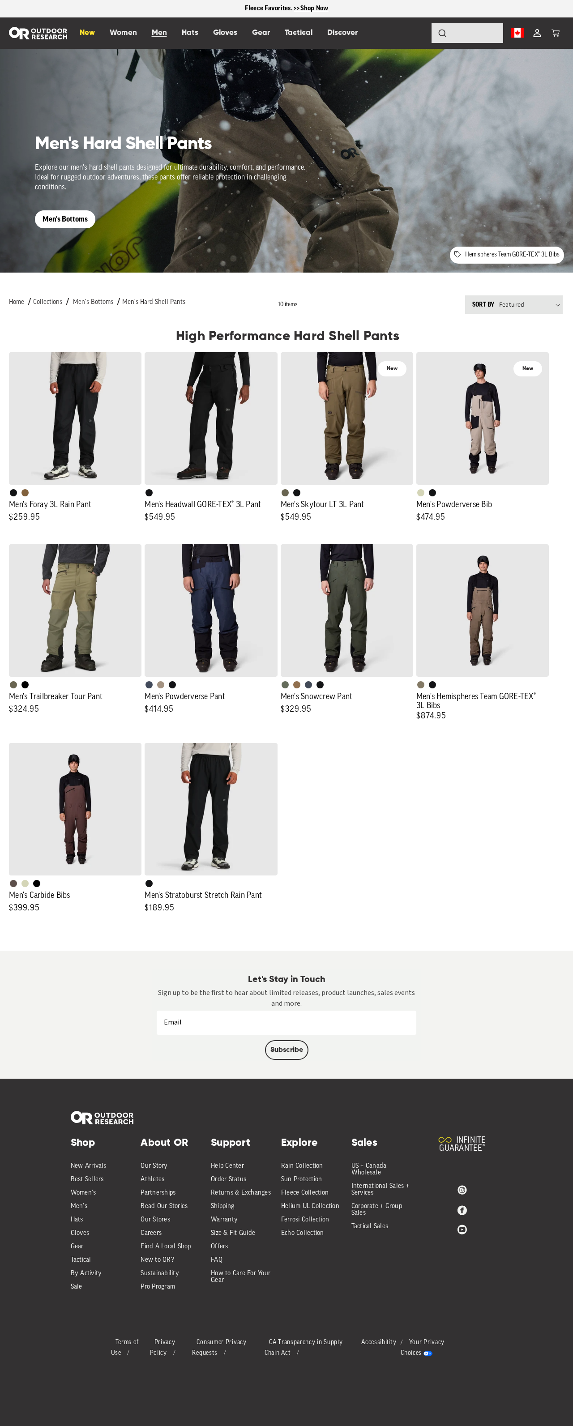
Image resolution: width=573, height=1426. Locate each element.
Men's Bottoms (65, 219)
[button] (556, 33)
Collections (47, 302)
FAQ (216, 1260)
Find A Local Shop (166, 1246)
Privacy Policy (162, 1348)
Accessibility (378, 1342)
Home (16, 302)
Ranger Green (285, 492)
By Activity (86, 1273)
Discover (342, 33)
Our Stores (155, 1220)
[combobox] (467, 33)
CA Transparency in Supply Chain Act (304, 1348)
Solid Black (25, 684)
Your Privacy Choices (423, 1348)
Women (123, 33)
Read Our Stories (164, 1206)
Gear (77, 1246)
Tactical (81, 1260)
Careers (151, 1233)
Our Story (154, 1166)
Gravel (420, 684)
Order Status (228, 1179)
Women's (83, 1193)
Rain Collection (302, 1166)
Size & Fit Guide (233, 1233)
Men (159, 33)
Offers (219, 1246)
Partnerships (158, 1193)
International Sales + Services (380, 1189)
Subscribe (286, 1050)
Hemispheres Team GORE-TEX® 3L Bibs (512, 255)
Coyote (25, 492)
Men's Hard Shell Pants (153, 302)
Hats (77, 1220)
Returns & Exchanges (241, 1193)
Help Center (227, 1166)
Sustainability (160, 1273)
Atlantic (308, 684)
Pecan (296, 684)
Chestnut (13, 883)
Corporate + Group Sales (376, 1210)
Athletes (152, 1179)
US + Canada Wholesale (369, 1169)
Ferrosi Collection (305, 1220)
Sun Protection (301, 1179)
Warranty (224, 1220)
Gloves (80, 1233)
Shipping (222, 1206)
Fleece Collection (305, 1193)
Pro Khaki (25, 883)
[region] (286, 8)
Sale (76, 1287)
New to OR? (157, 1260)
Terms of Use (125, 1348)
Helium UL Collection (310, 1206)
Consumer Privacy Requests (219, 1348)
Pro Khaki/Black (420, 492)
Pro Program (158, 1287)
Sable (160, 684)
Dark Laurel (285, 684)
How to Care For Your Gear (240, 1277)
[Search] (417, 33)
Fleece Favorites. (269, 8)
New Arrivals (89, 1166)
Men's (79, 1206)
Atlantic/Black (149, 684)
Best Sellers (87, 1179)
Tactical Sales (370, 1226)
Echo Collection (302, 1233)
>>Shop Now (311, 8)
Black (13, 492)
